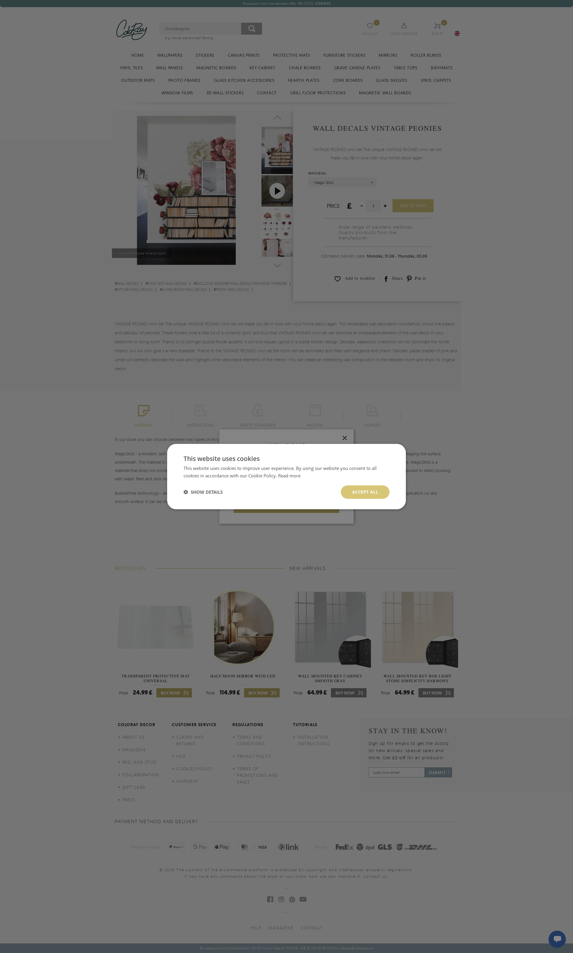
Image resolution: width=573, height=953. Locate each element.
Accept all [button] (365, 492)
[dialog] (286, 476)
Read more (289, 476)
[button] (203, 492)
